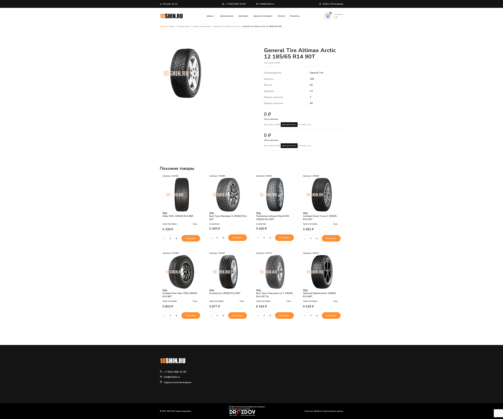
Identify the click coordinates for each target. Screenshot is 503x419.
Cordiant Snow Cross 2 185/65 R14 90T (320, 217)
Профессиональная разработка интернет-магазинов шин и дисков (247, 408)
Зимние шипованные (202, 26)
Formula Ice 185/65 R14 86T (224, 293)
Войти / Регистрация (333, 3)
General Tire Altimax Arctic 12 (227, 26)
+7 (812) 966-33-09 (236, 4)
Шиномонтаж (226, 16)
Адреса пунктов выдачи (177, 382)
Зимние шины (184, 26)
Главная (163, 26)
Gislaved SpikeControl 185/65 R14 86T (319, 295)
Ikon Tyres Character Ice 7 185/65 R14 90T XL (274, 295)
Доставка (243, 16)
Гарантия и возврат (262, 16)
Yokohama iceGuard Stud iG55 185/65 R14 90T (272, 217)
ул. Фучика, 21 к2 (168, 3)
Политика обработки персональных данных (324, 411)
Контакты (294, 16)
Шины (210, 16)
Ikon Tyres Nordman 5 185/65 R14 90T (228, 217)
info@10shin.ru (266, 4)
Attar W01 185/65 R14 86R (177, 216)
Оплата (281, 16)
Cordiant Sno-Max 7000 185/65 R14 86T (179, 295)
